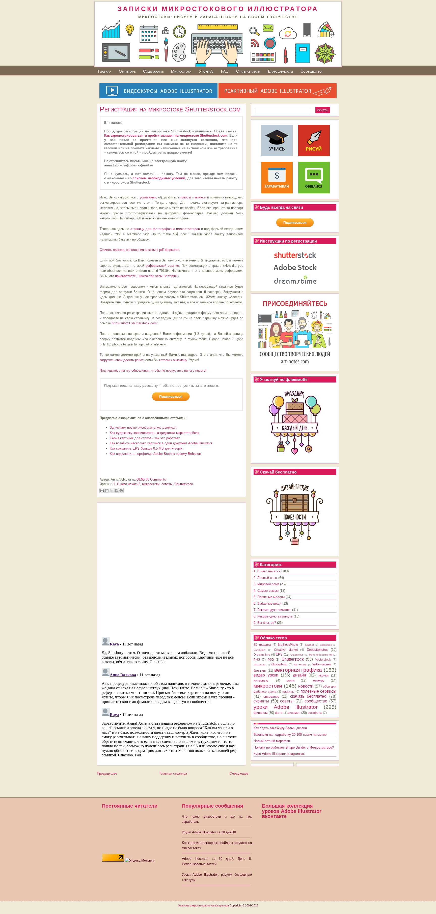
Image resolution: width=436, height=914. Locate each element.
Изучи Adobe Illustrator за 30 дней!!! (209, 832)
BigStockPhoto (288, 644)
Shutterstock (183, 484)
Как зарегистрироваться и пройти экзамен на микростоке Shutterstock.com (165, 135)
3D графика (262, 644)
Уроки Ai (206, 71)
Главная (104, 71)
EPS (279, 654)
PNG (257, 659)
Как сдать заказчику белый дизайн (280, 728)
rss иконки (300, 664)
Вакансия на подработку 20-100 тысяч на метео (290, 734)
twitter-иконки (321, 664)
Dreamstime (262, 654)
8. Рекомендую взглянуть (273, 616)
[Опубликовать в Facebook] (116, 490)
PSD (271, 659)
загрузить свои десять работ (121, 360)
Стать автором (248, 71)
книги (290, 680)
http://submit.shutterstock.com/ (135, 323)
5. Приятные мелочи (269, 597)
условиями (148, 197)
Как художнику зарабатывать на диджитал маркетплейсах (154, 433)
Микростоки (181, 71)
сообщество (316, 701)
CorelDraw (259, 649)
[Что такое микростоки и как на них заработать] (277, 192)
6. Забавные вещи (267, 603)
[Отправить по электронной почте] (101, 490)
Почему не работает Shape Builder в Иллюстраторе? (294, 747)
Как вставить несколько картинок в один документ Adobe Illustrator (161, 443)
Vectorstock (323, 659)
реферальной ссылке (162, 266)
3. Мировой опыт (266, 584)
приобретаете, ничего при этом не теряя (146, 276)
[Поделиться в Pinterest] (121, 490)
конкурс (318, 680)
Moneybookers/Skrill (320, 654)
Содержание (153, 71)
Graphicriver (297, 654)
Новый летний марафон (272, 741)
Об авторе (127, 71)
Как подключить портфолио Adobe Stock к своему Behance (155, 454)
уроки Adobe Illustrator (286, 707)
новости (305, 686)
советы (166, 484)
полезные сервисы (319, 691)
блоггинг (260, 670)
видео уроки (266, 675)
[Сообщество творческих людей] (314, 192)
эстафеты (315, 712)
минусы (200, 197)
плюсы (185, 197)
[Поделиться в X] (111, 490)
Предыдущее (107, 773)
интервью (261, 680)
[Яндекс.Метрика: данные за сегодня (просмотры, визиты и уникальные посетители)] (139, 860)
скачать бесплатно (308, 696)
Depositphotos (317, 650)
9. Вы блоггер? (265, 623)
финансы (260, 713)
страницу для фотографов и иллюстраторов (165, 229)
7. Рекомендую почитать (272, 610)
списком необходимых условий (159, 178)
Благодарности (280, 71)
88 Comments (156, 479)
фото (279, 712)
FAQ (225, 71)
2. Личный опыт (265, 578)
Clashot (309, 644)
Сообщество (311, 71)
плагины (288, 691)
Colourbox (326, 644)
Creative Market (286, 649)
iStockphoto (279, 664)
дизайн (299, 675)
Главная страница (173, 773)
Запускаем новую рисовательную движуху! (143, 427)
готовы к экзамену (173, 360)
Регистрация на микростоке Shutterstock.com (170, 109)
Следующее (239, 773)
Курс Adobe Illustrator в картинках (279, 754)
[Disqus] (171, 568)
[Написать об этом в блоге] (106, 490)
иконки (323, 675)
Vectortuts (259, 664)
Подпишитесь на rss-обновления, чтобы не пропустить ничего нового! (153, 370)
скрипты (261, 701)
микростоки (150, 484)
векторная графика (298, 670)
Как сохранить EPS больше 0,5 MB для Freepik (146, 448)
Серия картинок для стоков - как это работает (145, 438)
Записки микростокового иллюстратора (203, 905)
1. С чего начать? (126, 484)
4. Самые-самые (266, 591)
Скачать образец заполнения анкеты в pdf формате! (139, 250)
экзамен (294, 713)
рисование (271, 696)
